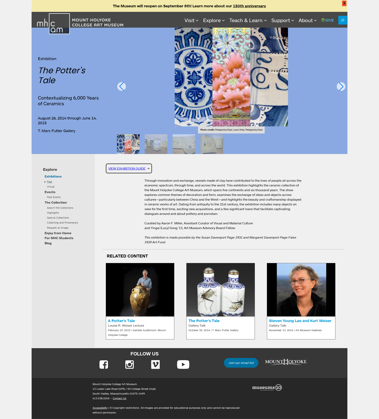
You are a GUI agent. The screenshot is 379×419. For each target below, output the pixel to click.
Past (49, 181)
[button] (121, 86)
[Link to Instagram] (129, 364)
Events (50, 192)
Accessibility (100, 407)
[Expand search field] (342, 20)
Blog (48, 243)
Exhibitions (53, 176)
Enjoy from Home (58, 233)
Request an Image (57, 227)
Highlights (53, 212)
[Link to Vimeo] (155, 364)
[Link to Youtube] (183, 364)
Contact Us (119, 398)
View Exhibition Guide (126, 168)
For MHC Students (59, 238)
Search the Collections (60, 207)
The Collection (56, 202)
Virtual (50, 186)
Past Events (54, 197)
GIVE (329, 20)
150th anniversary (249, 6)
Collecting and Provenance (62, 222)
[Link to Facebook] (103, 364)
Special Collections (58, 217)
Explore (50, 169)
